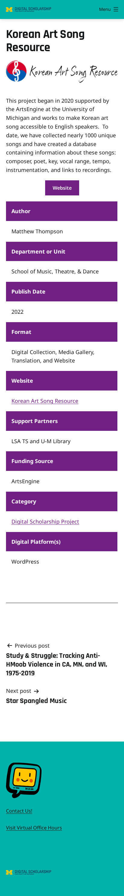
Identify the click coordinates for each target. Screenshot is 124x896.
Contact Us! (19, 810)
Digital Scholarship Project (45, 521)
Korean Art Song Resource (44, 400)
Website (62, 188)
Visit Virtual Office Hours (34, 827)
